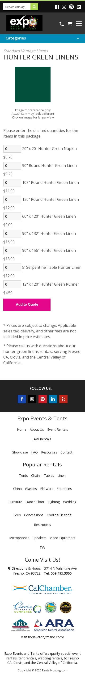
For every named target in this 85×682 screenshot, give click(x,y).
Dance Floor (35, 502)
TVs (42, 547)
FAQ (34, 452)
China (17, 488)
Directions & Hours (26, 568)
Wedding (69, 502)
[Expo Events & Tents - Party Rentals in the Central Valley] (24, 30)
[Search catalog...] (34, 6)
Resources (49, 452)
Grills (17, 515)
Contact (66, 452)
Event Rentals (57, 429)
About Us (37, 429)
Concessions (33, 515)
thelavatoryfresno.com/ (46, 637)
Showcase (20, 452)
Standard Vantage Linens (25, 50)
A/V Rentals (42, 439)
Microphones (19, 538)
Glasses (31, 488)
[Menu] (79, 23)
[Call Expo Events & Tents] (62, 24)
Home (21, 429)
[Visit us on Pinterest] (72, 7)
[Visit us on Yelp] (63, 399)
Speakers (40, 538)
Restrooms (42, 524)
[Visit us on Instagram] (65, 7)
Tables (49, 475)
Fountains (64, 488)
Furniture (15, 502)
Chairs (36, 475)
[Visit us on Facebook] (57, 7)
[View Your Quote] (70, 24)
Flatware (46, 488)
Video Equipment (63, 538)
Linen (61, 475)
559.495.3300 (61, 573)
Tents (23, 475)
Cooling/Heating (59, 515)
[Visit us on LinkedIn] (79, 7)
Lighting (54, 502)
